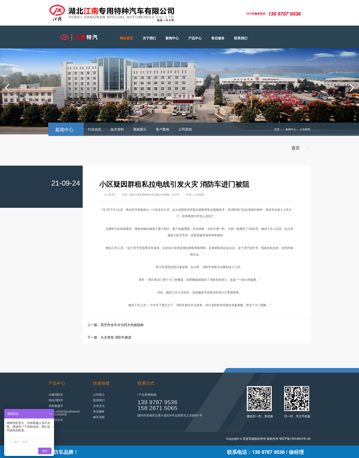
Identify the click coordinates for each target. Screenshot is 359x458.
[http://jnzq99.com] (78, 37)
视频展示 (139, 129)
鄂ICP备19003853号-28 (294, 438)
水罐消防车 (56, 394)
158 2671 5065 (157, 408)
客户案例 (162, 129)
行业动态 (94, 129)
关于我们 (149, 38)
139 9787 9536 (157, 402)
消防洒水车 (56, 420)
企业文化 (99, 406)
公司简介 (99, 394)
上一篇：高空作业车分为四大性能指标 (115, 324)
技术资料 (117, 129)
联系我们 (240, 38)
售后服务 (218, 38)
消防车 (214, 279)
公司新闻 (185, 129)
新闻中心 (172, 38)
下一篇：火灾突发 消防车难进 (109, 337)
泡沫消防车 (56, 400)
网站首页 (126, 38)
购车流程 (99, 417)
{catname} (73, 411)
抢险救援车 (56, 406)
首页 (277, 129)
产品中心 (195, 38)
